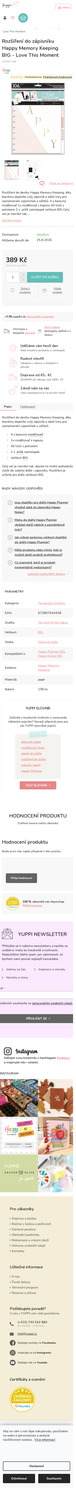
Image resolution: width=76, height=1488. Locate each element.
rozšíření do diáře (33, 759)
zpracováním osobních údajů (52, 1003)
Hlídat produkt (57, 290)
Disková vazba (48, 642)
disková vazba (31, 742)
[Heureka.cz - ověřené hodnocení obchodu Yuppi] (22, 1399)
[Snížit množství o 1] (23, 279)
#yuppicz (63, 1058)
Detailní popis (11, 220)
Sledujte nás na (32, 1362)
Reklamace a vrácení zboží (30, 1240)
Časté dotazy (21, 1282)
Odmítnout (19, 1478)
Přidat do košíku (45, 277)
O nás (16, 1277)
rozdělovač (35, 434)
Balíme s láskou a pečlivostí (31, 1224)
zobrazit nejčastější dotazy (46, 574)
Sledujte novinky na (37, 1343)
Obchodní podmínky (25, 1235)
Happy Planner (31, 771)
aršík (20, 452)
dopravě (30, 333)
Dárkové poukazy (24, 1229)
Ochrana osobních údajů (28, 1246)
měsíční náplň (31, 765)
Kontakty (18, 1251)
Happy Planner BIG (51, 652)
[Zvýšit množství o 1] (23, 274)
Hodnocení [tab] (27, 406)
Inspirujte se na (34, 1353)
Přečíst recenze (32, 905)
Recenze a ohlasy (24, 1293)
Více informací (44, 1440)
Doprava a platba (24, 1218)
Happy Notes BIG (50, 656)
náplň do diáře (31, 753)
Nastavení (36, 1466)
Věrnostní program (25, 1287)
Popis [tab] (8, 406)
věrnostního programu (40, 316)
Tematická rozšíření (51, 603)
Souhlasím (54, 1478)
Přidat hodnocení (21, 878)
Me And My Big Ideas (53, 623)
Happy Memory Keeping (48, 668)
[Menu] (63, 8)
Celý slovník (36, 785)
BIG (25, 458)
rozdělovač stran (33, 748)
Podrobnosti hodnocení (57, 77)
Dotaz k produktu (25, 290)
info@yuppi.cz (27, 1334)
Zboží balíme (52, 327)
